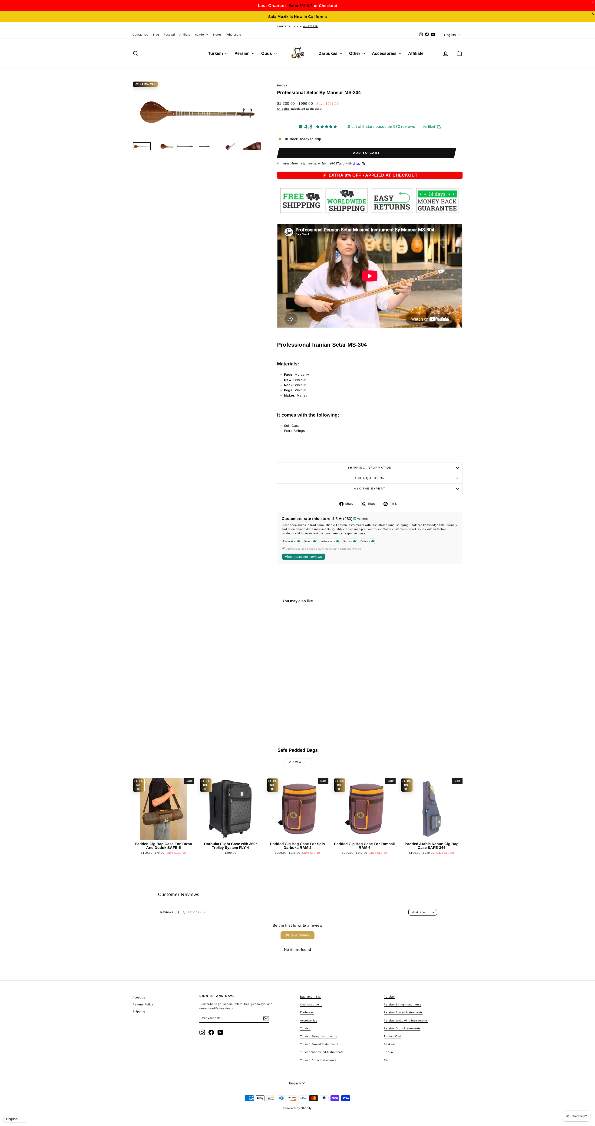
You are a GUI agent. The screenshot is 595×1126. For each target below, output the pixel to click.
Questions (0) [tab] (194, 912)
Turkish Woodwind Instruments (322, 1052)
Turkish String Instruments (318, 1036)
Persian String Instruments (402, 1004)
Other (355, 53)
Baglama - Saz (310, 996)
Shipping (283, 108)
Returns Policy (142, 1004)
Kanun (388, 1052)
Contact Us (140, 34)
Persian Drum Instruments (402, 1028)
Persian (243, 53)
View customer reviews (303, 556)
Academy (201, 34)
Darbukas (328, 53)
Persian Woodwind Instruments (406, 1020)
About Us (138, 997)
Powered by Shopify (297, 1108)
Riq (386, 1060)
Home (281, 85)
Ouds (267, 53)
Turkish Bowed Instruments (319, 1044)
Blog (156, 34)
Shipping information (370, 467)
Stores (217, 34)
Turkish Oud (392, 1036)
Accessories (385, 53)
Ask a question (369, 478)
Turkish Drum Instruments (318, 1060)
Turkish (216, 53)
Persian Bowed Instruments (403, 1012)
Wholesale (233, 34)
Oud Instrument (311, 1004)
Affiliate (184, 34)
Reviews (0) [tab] (169, 912)
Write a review (297, 935)
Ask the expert (370, 488)
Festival (169, 34)
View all (297, 762)
